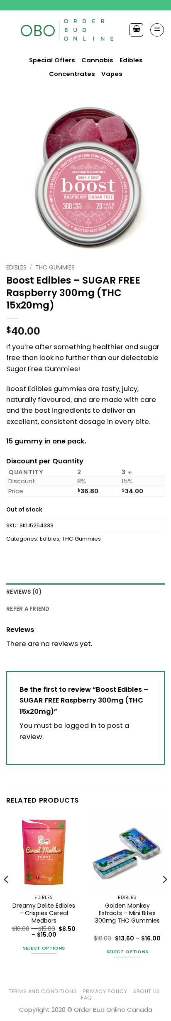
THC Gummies (55, 267)
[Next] (164, 896)
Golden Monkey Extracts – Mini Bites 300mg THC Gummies (127, 913)
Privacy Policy (105, 991)
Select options (44, 948)
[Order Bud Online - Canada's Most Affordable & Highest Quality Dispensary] (67, 29)
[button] (157, 30)
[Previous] (7, 896)
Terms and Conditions (43, 991)
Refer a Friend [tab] (28, 609)
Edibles (16, 267)
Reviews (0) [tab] (24, 592)
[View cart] (136, 30)
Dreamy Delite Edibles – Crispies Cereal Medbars (43, 913)
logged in (80, 725)
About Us (146, 991)
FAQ (86, 997)
